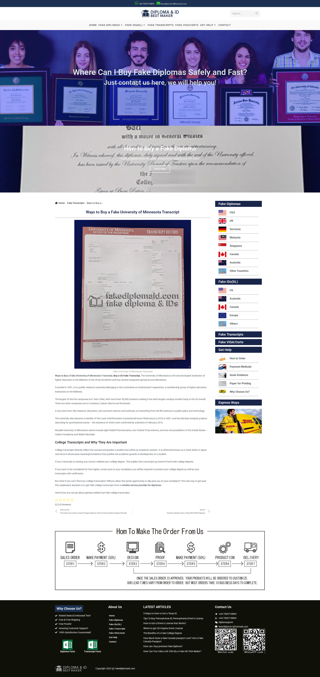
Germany (235, 229)
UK (231, 220)
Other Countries (239, 270)
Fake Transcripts (75, 203)
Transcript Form (92, 651)
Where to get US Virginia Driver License (163, 628)
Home (61, 203)
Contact (112, 641)
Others (234, 323)
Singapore (236, 245)
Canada (234, 254)
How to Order (238, 358)
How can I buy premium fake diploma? (163, 646)
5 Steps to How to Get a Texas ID (160, 613)
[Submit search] (257, 13)
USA (232, 212)
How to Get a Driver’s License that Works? (164, 623)
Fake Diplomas (229, 204)
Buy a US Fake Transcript (127, 375)
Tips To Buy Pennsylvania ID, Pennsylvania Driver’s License (173, 618)
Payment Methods (241, 366)
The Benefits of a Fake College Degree (162, 633)
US (231, 290)
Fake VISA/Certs (230, 342)
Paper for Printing (240, 383)
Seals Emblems (239, 375)
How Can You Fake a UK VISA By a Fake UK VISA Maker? (172, 651)
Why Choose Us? (240, 391)
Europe (234, 315)
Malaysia (235, 237)
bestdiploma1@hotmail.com (174, 3)
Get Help (113, 637)
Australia (235, 262)
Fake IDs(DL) (228, 282)
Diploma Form (67, 651)
